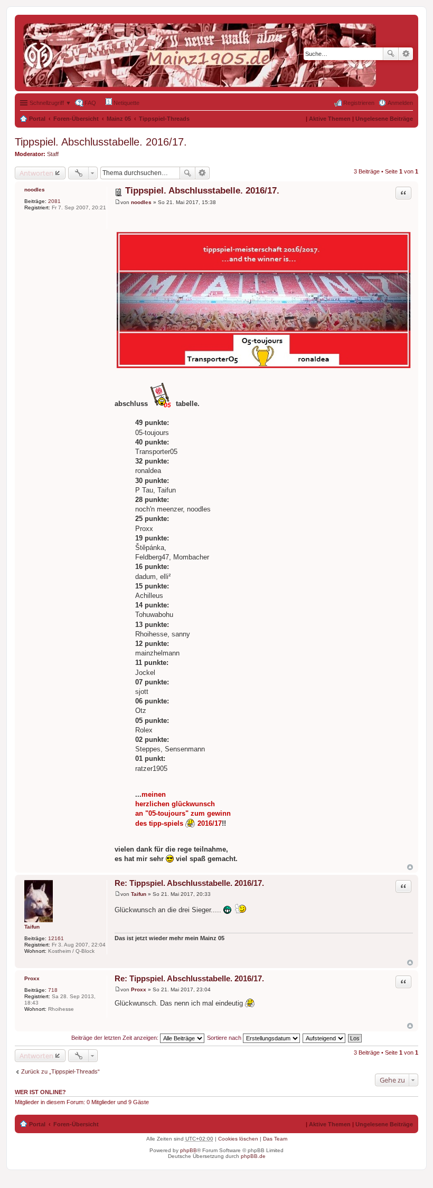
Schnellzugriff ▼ (50, 103)
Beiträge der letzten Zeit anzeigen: (115, 1038)
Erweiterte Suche (406, 53)
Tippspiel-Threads (164, 118)
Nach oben (410, 867)
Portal (37, 118)
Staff (53, 154)
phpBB (188, 1150)
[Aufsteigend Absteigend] (324, 1038)
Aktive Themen (330, 118)
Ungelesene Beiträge (384, 118)
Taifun (32, 927)
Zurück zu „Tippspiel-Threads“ (60, 1071)
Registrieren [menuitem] (358, 103)
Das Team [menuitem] (275, 1139)
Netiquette (125, 103)
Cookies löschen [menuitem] (238, 1139)
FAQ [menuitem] (90, 103)
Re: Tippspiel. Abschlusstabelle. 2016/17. (189, 882)
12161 (56, 938)
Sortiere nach (225, 1038)
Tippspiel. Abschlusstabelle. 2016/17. (101, 142)
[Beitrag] (117, 202)
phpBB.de (253, 1156)
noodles (34, 189)
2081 (54, 201)
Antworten (36, 173)
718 (53, 990)
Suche (391, 53)
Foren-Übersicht (76, 118)
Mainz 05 (119, 118)
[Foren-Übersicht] (202, 53)
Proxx (32, 978)
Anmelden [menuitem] (400, 103)
